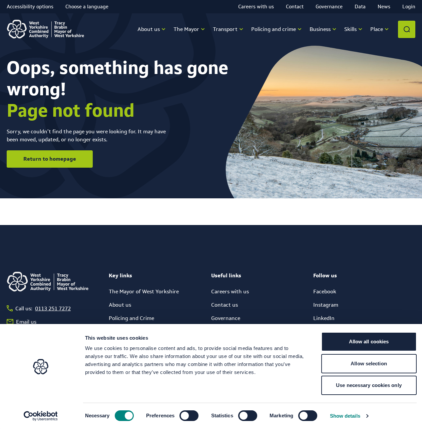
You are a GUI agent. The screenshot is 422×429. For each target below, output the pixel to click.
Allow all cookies (369, 341)
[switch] (188, 415)
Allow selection (369, 363)
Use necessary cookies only (369, 385)
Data (360, 6)
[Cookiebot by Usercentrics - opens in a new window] (40, 416)
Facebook (324, 291)
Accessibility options (30, 6)
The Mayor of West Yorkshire (144, 291)
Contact (295, 6)
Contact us (224, 305)
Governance (329, 6)
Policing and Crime (131, 318)
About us (120, 305)
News (384, 6)
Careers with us (256, 6)
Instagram (325, 305)
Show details (345, 416)
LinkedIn (324, 318)
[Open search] (406, 29)
